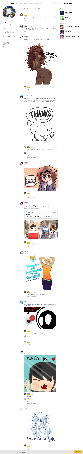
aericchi (68, 38)
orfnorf (25, 14)
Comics (21, 3)
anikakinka (26, 251)
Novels (25, 3)
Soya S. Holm (69, 28)
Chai (25, 350)
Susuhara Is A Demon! (72, 26)
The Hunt (68, 31)
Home (17, 3)
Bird (66, 17)
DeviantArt (6, 42)
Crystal (25, 408)
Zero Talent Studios (28, 95)
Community (31, 3)
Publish (70, 3)
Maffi (25, 301)
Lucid (67, 33)
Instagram (6, 43)
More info (19, 452)
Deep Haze (68, 12)
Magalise (26, 36)
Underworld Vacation (72, 36)
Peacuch (26, 162)
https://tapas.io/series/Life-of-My (32, 208)
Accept (78, 452)
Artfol (5, 46)
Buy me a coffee (7, 44)
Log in (66, 3)
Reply (25, 20)
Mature (37, 3)
